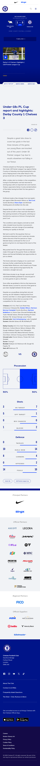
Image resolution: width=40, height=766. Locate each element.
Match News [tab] (20, 84)
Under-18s (7, 481)
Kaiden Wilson (25, 308)
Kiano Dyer (18, 202)
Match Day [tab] (31, 84)
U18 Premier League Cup (22, 481)
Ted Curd (32, 200)
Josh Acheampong (19, 319)
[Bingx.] (23, 2)
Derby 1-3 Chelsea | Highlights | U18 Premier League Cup (13, 63)
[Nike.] (16, 2)
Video (5, 75)
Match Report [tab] (8, 84)
